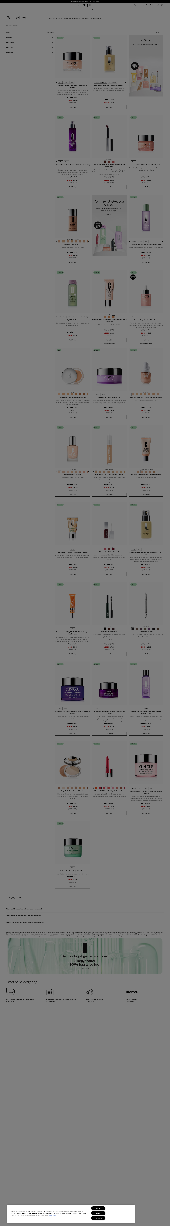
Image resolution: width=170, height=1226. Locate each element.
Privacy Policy (53, 1215)
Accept (98, 1208)
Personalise (98, 1218)
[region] (71, 1214)
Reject (98, 1213)
